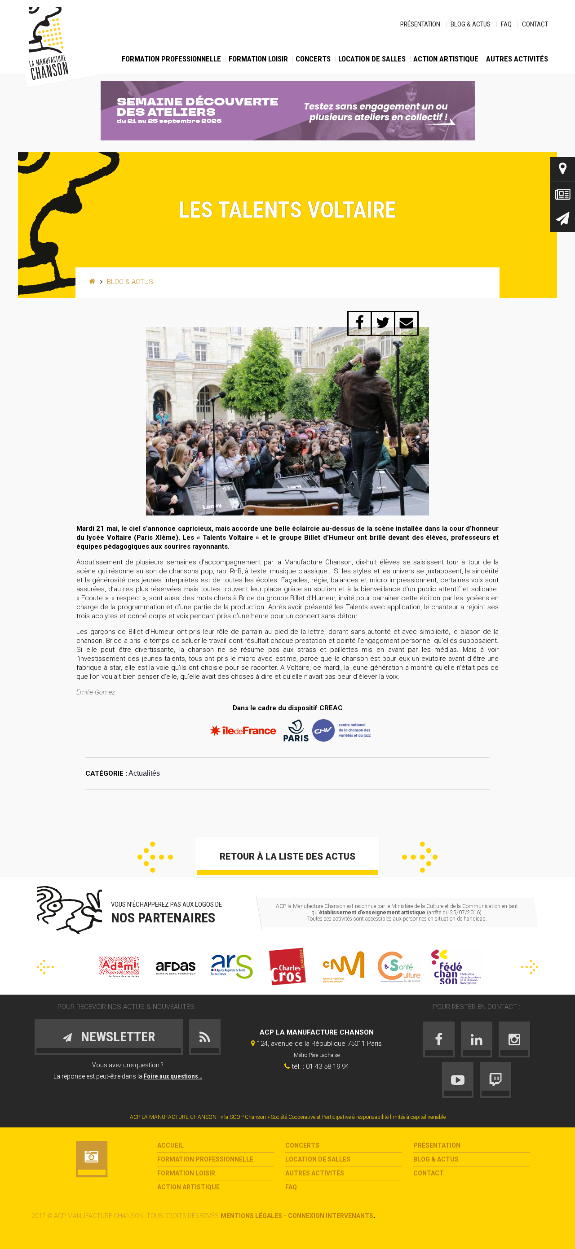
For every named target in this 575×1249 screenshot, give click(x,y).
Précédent (155, 857)
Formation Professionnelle (171, 58)
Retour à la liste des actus (287, 856)
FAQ (506, 24)
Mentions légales (251, 1215)
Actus (562, 194)
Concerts (313, 58)
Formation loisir (258, 58)
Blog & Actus (471, 24)
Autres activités (517, 58)
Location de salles (372, 58)
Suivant (420, 857)
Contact (535, 24)
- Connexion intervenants (328, 1215)
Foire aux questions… (173, 1076)
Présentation (420, 24)
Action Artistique (445, 58)
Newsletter (562, 219)
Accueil (170, 1145)
